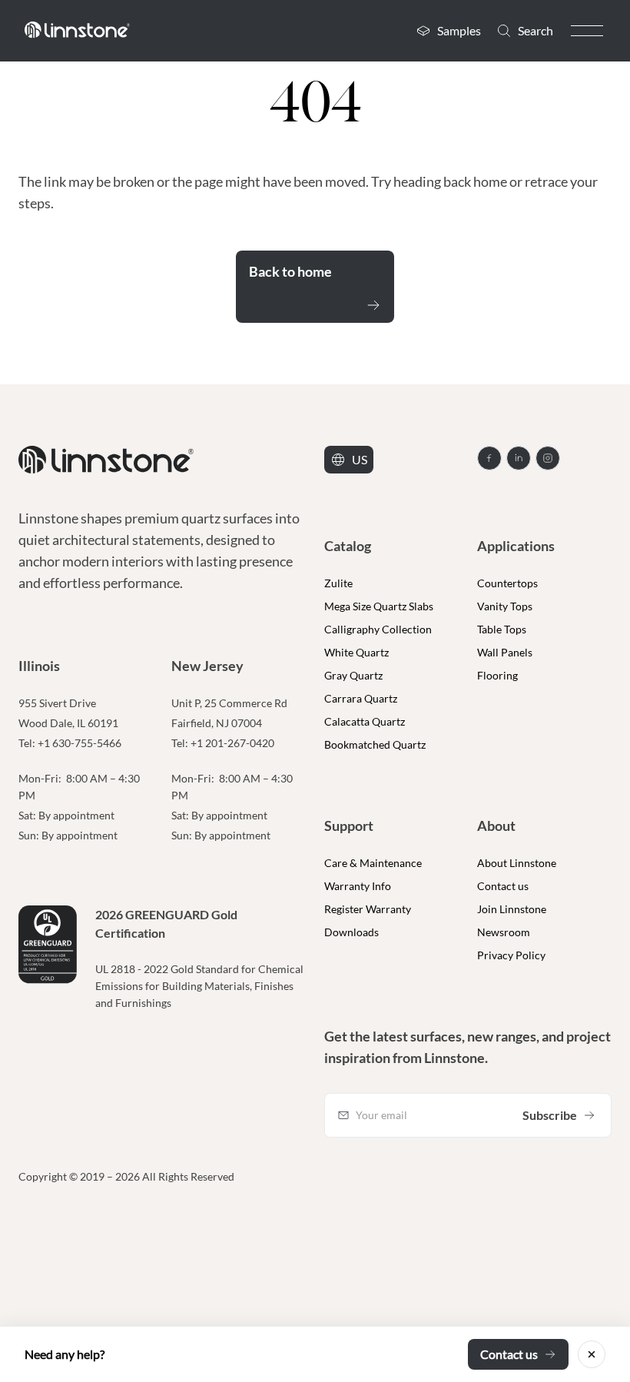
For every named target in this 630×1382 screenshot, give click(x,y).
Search (535, 30)
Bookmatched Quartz (375, 744)
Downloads (351, 931)
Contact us (503, 885)
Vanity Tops (504, 606)
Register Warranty (367, 908)
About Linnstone (516, 862)
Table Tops (501, 629)
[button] (587, 30)
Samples (459, 30)
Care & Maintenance (373, 862)
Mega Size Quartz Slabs (378, 606)
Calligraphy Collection (378, 629)
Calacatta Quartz (364, 721)
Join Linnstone (511, 908)
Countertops (507, 583)
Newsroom (503, 931)
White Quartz (356, 652)
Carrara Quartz (360, 698)
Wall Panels (504, 652)
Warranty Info (357, 885)
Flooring (497, 675)
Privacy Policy (511, 955)
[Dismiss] (591, 1354)
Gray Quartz (353, 675)
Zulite (338, 583)
